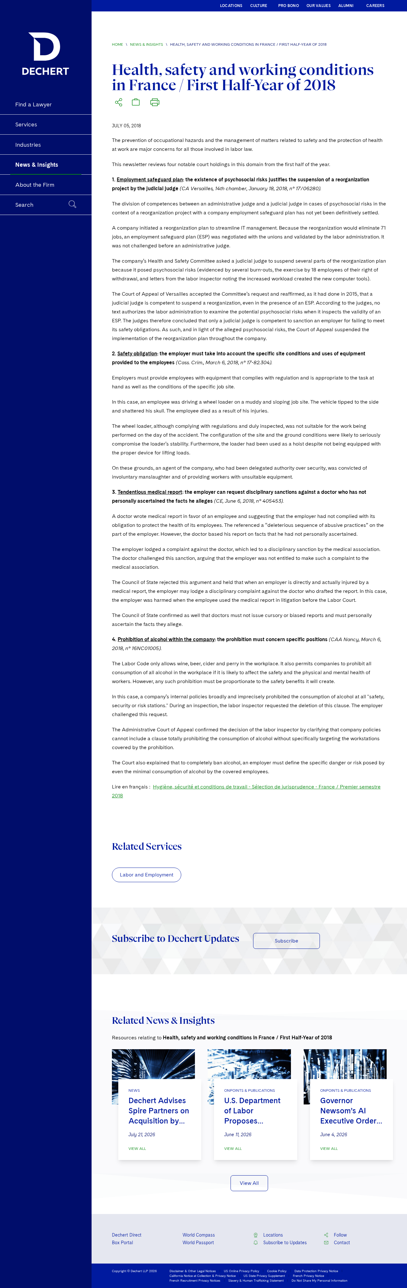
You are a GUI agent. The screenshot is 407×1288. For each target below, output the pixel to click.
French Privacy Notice (308, 1276)
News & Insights (146, 44)
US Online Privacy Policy (241, 1271)
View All (137, 1148)
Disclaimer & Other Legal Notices (192, 1271)
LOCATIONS (231, 5)
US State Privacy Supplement (264, 1276)
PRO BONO (288, 5)
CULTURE (258, 5)
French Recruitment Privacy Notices (194, 1280)
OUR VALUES (319, 5)
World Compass (199, 1235)
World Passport (198, 1242)
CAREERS (375, 5)
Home (117, 44)
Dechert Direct (126, 1235)
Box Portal (122, 1242)
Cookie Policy (276, 1271)
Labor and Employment (146, 875)
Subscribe (286, 941)
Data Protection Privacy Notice (316, 1271)
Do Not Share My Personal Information (320, 1280)
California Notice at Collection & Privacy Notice (202, 1276)
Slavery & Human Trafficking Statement (256, 1280)
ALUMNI (346, 5)
